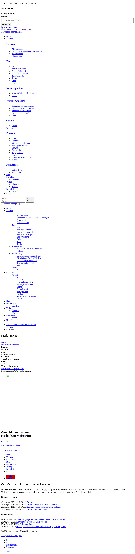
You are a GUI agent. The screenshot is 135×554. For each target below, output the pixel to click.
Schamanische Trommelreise (23, 106)
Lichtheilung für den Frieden (23, 108)
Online (10, 120)
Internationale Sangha (21, 143)
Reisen (14, 78)
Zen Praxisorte (18, 76)
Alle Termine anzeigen (10, 446)
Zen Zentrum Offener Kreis (12, 368)
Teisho (14, 83)
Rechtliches (12, 164)
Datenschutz (17, 170)
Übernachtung (17, 56)
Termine (10, 43)
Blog (8, 301)
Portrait (10, 133)
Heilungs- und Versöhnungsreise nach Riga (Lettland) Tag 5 (41, 526)
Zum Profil (5, 441)
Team (14, 80)
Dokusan (5, 342)
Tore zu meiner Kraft (20, 113)
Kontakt (9, 320)
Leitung (15, 95)
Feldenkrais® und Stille (21, 111)
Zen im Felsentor (19, 69)
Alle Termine (17, 49)
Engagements (17, 152)
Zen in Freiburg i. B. (20, 71)
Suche (8, 540)
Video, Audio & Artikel (21, 157)
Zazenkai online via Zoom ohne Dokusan (43, 507)
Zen (8, 61)
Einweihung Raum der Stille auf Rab (31, 522)
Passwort (5, 16)
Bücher (15, 155)
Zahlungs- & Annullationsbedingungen (28, 51)
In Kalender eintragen (10, 345)
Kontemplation (14, 88)
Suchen (30, 198)
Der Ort (15, 141)
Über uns (10, 272)
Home (8, 208)
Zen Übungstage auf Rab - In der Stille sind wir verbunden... (41, 519)
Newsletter (10, 315)
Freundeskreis (17, 150)
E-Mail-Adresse (7, 13)
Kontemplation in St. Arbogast (24, 93)
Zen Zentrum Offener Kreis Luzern (21, 324)
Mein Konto (11, 303)
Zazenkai (30, 502)
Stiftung (15, 148)
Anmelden (6, 25)
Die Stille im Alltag (24, 524)
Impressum (16, 172)
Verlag (9, 308)
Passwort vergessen (9, 27)
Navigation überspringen (11, 32)
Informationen (17, 54)
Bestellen (15, 306)
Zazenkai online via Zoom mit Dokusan (43, 504)
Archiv (14, 318)
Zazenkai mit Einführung (36, 509)
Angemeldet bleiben (14, 20)
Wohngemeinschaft (20, 145)
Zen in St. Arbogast (20, 73)
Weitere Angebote (15, 100)
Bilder (14, 160)
